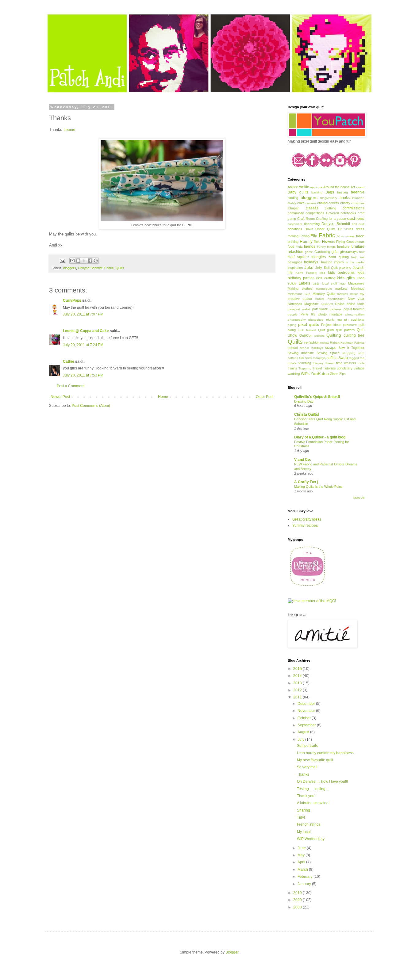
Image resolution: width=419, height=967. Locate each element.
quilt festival (307, 330)
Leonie (69, 129)
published (350, 325)
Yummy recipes (305, 525)
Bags (329, 192)
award (360, 187)
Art (353, 187)
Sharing (303, 810)
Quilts (120, 268)
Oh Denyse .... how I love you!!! (322, 781)
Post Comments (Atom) (91, 405)
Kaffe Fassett (306, 272)
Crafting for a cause (331, 218)
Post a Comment (70, 386)
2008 (298, 907)
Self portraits (307, 745)
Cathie (68, 361)
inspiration (295, 267)
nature (320, 298)
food (291, 246)
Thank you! (306, 796)
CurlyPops (72, 300)
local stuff (329, 283)
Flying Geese (346, 241)
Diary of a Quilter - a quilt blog (319, 437)
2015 (298, 669)
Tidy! (301, 817)
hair (361, 252)
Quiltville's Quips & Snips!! (317, 397)
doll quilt (358, 224)
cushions (355, 218)
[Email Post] (62, 260)
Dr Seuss (346, 229)
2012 (298, 690)
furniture (343, 246)
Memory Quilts (324, 294)
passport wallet (299, 309)
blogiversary (328, 198)
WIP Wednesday (311, 839)
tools (361, 363)
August (304, 732)
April (302, 862)
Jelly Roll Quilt (326, 267)
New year (356, 298)
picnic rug (334, 319)
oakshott (327, 304)
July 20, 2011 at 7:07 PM (83, 314)
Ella (313, 235)
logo (343, 283)
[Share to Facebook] (90, 261)
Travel (317, 368)
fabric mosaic (346, 236)
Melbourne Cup (299, 294)
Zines (334, 374)
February (305, 876)
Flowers (328, 241)
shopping (349, 353)
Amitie (304, 187)
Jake (308, 267)
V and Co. (302, 459)
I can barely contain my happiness (325, 753)
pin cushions (354, 319)
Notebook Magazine (303, 304)
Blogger (231, 952)
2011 (298, 697)
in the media (355, 262)
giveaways (349, 252)
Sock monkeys (315, 358)
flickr (317, 241)
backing (316, 192)
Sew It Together (351, 348)
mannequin (324, 288)
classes (312, 208)
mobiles (342, 294)
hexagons (295, 262)
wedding (294, 374)
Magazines (356, 283)
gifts (335, 252)
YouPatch (319, 373)
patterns (335, 309)
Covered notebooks (341, 213)
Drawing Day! (304, 401)
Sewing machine (301, 353)
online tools (355, 304)
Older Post (264, 397)
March (303, 869)
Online (339, 304)
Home (163, 397)
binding (293, 198)
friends (309, 246)
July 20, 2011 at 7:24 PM (83, 345)
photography (297, 319)
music (354, 294)
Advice (293, 187)
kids (322, 272)
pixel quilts (308, 324)
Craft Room (306, 218)
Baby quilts (298, 192)
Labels (304, 283)
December (307, 703)
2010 (298, 893)
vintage (359, 368)
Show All (358, 497)
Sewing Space (328, 353)
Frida (299, 246)
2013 (298, 683)
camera (311, 203)
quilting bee (354, 335)
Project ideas (331, 325)
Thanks (303, 774)
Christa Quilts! (306, 414)
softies (332, 358)
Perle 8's (308, 314)
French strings (309, 824)
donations (295, 229)
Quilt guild (326, 330)
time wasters (346, 363)
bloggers (69, 268)
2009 (298, 900)
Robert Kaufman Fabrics (347, 342)
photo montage (330, 314)
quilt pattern (345, 330)
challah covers (328, 203)
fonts (360, 241)
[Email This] (72, 261)
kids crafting (325, 278)
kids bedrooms (341, 272)
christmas (357, 203)
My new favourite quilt (315, 760)
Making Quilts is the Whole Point (318, 486)
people (293, 314)
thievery (318, 363)
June (302, 848)
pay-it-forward (354, 309)
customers (295, 224)
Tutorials (329, 368)
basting (342, 192)
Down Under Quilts (320, 229)
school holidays (311, 348)
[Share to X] (84, 261)
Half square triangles (307, 257)
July (301, 739)
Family (306, 241)
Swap (343, 358)
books (345, 198)
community (296, 213)
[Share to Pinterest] (96, 261)
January (305, 884)
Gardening (322, 252)
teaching (304, 363)
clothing (330, 208)
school (293, 348)
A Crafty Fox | (306, 482)
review (324, 342)
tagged (354, 358)
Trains (292, 368)
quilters (319, 335)
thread (330, 363)
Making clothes (300, 288)
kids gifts (346, 277)
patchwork (320, 309)
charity (345, 203)
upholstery (344, 368)
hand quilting (339, 257)
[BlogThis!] (78, 261)
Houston (326, 262)
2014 (298, 676)
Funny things (326, 246)
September (307, 725)
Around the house (336, 187)
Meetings (357, 288)
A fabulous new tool (313, 803)
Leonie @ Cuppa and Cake (86, 331)
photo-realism (354, 314)
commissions (353, 208)
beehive (357, 192)
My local (304, 832)
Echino (304, 236)
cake (301, 203)
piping (292, 325)
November (307, 711)
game (309, 252)
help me (357, 257)
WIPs (305, 374)
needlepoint (336, 298)
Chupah (293, 208)
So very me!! (307, 767)
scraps (330, 348)
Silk (301, 358)
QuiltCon (305, 335)
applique (316, 187)
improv (339, 262)
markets (341, 288)
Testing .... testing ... (313, 789)
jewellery (345, 267)
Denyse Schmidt (90, 268)
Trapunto (304, 368)
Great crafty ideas (306, 519)
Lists (316, 283)
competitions (315, 213)
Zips (342, 374)
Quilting (333, 335)
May (302, 855)
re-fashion (311, 342)
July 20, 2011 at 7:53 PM (83, 375)
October (305, 718)
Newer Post (60, 397)
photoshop (316, 319)
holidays (311, 262)
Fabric (109, 268)
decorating (312, 224)
